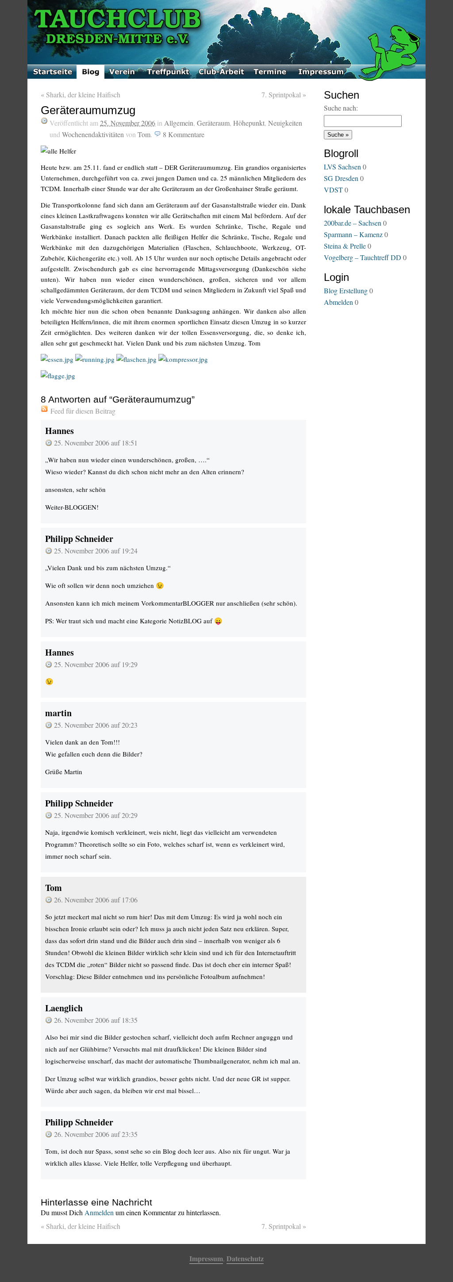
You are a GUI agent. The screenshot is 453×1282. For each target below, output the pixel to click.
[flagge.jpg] (58, 375)
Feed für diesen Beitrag (82, 410)
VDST (333, 189)
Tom (144, 134)
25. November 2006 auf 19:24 (96, 550)
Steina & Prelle (345, 245)
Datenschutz (245, 1258)
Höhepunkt (249, 122)
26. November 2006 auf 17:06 (96, 899)
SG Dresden (341, 178)
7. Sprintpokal (283, 94)
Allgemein (178, 122)
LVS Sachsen (342, 166)
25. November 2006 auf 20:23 (96, 724)
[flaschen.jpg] (136, 359)
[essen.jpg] (57, 359)
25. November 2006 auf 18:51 (96, 442)
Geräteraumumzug (88, 110)
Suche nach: (341, 107)
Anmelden (99, 1212)
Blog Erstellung (346, 290)
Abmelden (338, 302)
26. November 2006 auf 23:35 (96, 1134)
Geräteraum (213, 122)
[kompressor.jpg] (183, 359)
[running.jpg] (95, 359)
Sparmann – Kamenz (353, 234)
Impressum (206, 1258)
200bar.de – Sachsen (352, 222)
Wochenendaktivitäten (93, 134)
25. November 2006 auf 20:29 (96, 815)
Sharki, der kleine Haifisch (80, 94)
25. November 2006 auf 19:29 (96, 664)
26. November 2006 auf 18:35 (96, 1020)
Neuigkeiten (285, 122)
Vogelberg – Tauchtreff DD (362, 257)
